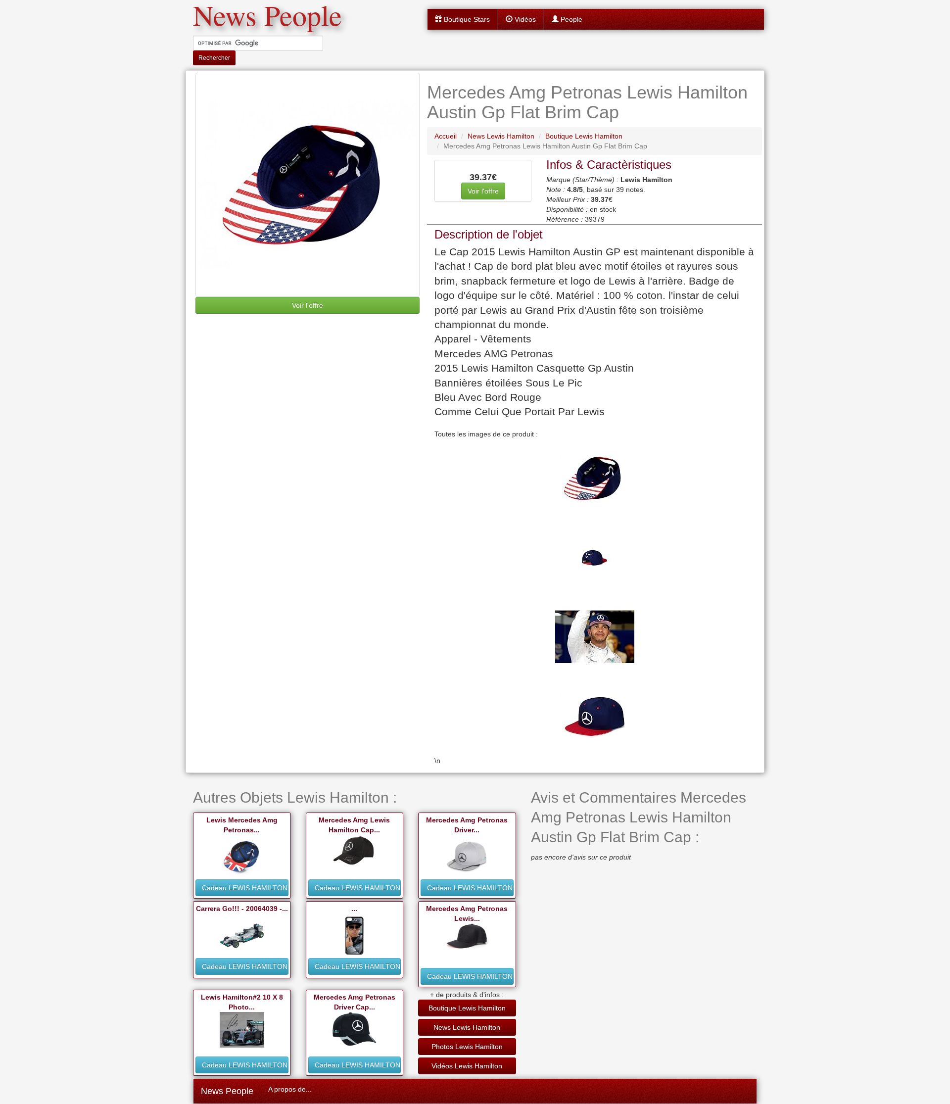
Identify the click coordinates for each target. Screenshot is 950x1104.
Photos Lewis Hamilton (467, 1047)
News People (227, 1091)
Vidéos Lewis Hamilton (466, 1066)
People (570, 19)
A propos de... (290, 1089)
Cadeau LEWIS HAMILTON (244, 888)
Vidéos (524, 19)
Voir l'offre (307, 305)
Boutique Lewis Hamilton (467, 1008)
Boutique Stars (466, 19)
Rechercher (214, 57)
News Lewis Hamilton (466, 1027)
